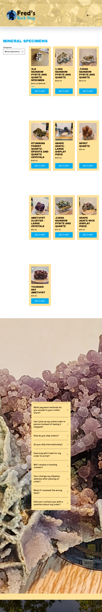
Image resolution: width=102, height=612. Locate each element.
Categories (7, 47)
